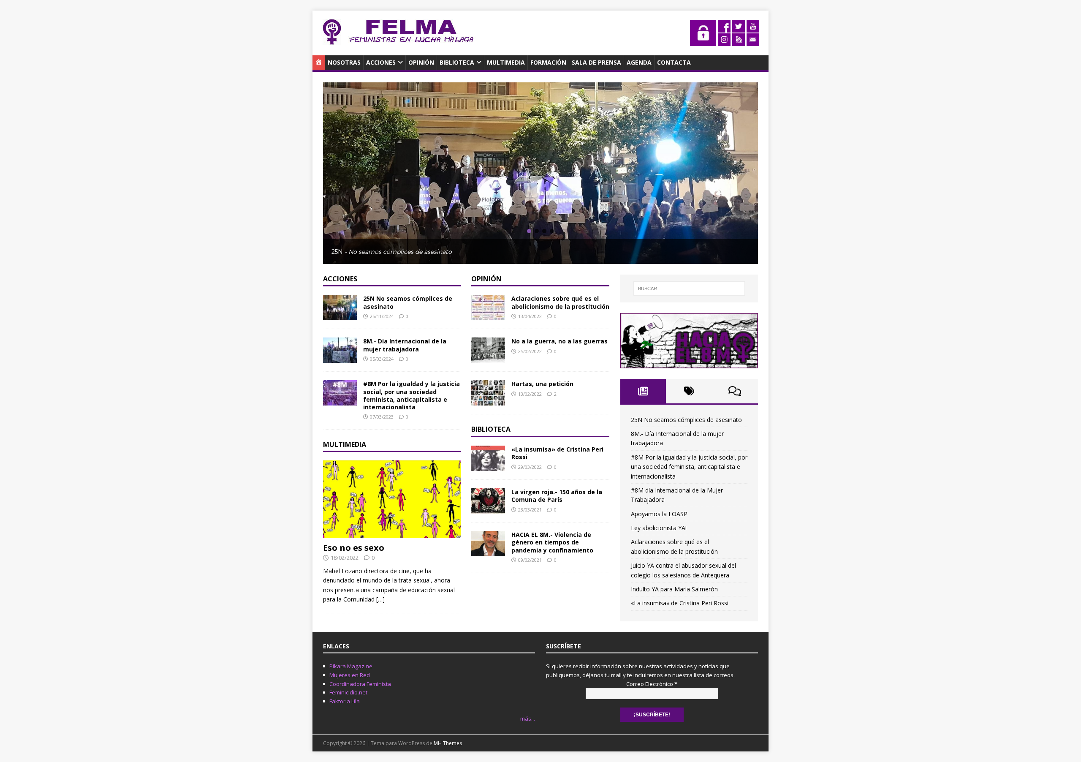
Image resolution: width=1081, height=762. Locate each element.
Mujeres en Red (349, 675)
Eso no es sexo (353, 547)
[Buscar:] (689, 288)
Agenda (639, 62)
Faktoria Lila (344, 701)
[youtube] (753, 28)
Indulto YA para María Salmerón (674, 589)
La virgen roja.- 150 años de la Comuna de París (556, 495)
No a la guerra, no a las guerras (559, 341)
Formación (548, 62)
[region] (540, 173)
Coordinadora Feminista (360, 684)
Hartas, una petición (542, 384)
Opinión (421, 62)
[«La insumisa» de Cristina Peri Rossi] (488, 466)
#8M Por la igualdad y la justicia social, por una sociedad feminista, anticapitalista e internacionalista (411, 395)
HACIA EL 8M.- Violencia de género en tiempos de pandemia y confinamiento (552, 542)
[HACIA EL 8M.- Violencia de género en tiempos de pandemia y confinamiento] (488, 551)
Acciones (381, 62)
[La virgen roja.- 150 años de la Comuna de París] (488, 509)
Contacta (674, 62)
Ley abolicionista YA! (659, 528)
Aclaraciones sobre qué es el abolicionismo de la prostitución (560, 302)
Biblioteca (457, 62)
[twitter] (738, 28)
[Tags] (689, 391)
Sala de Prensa (596, 62)
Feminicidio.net (348, 692)
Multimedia (506, 62)
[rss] (738, 41)
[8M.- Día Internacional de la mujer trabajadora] (340, 358)
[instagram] (724, 41)
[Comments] (735, 391)
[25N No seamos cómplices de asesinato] (340, 315)
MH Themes (448, 743)
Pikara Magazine (350, 666)
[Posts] (643, 391)
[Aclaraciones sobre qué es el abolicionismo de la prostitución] (488, 315)
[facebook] (724, 28)
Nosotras (344, 62)
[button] (529, 231)
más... (527, 718)
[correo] (753, 41)
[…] (380, 599)
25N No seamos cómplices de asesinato (407, 302)
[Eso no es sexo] (392, 533)
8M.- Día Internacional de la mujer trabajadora (404, 345)
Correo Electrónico (651, 684)
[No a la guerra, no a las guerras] (488, 358)
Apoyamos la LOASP (659, 514)
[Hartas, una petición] (488, 401)
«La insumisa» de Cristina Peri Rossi (557, 453)
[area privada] (703, 41)
